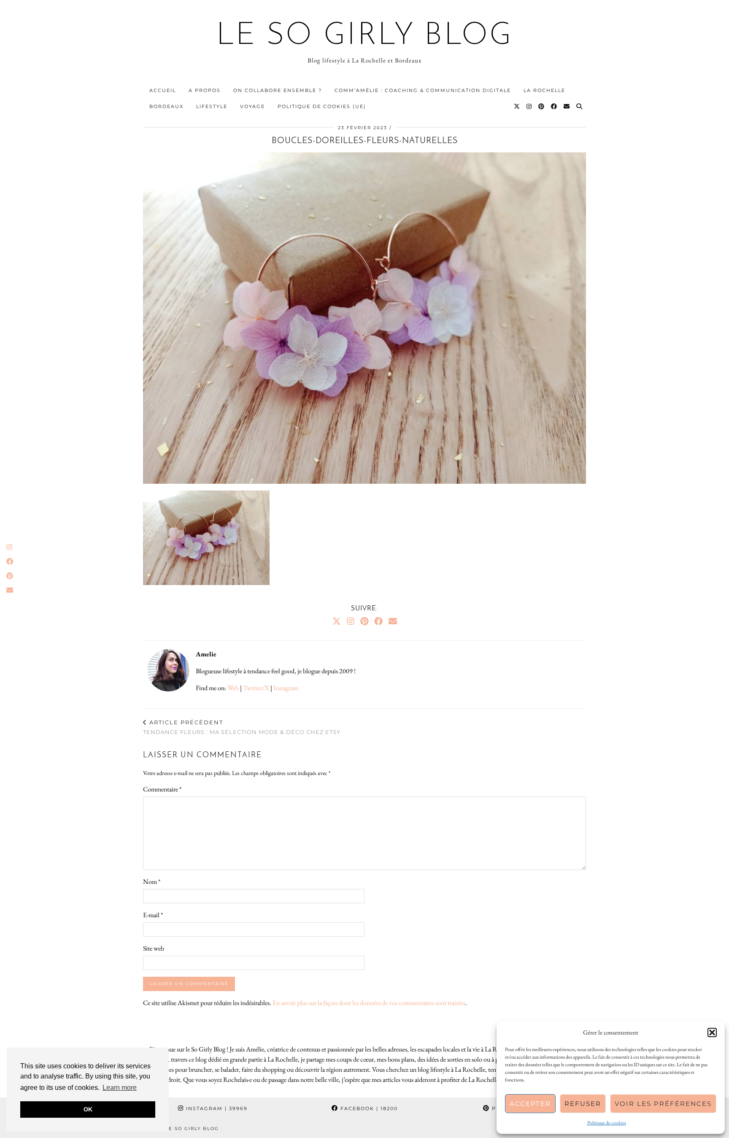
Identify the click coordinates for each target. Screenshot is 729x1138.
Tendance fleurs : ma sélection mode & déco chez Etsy (241, 727)
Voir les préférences (663, 1104)
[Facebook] (554, 106)
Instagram (285, 687)
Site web (153, 948)
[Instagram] (529, 106)
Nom (151, 881)
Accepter (530, 1104)
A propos (205, 90)
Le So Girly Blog (364, 36)
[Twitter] (517, 106)
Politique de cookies (606, 1122)
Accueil (162, 90)
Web (233, 687)
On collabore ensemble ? (277, 90)
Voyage (252, 106)
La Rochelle (544, 90)
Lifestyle (211, 106)
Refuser (582, 1104)
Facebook (368, 1108)
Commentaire (162, 789)
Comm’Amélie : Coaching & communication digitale (423, 90)
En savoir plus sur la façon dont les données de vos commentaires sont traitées (369, 1002)
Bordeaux (166, 106)
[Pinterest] (541, 106)
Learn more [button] (120, 1087)
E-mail (153, 914)
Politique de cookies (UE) (322, 106)
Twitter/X (256, 687)
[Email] (567, 106)
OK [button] (88, 1109)
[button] (712, 1032)
